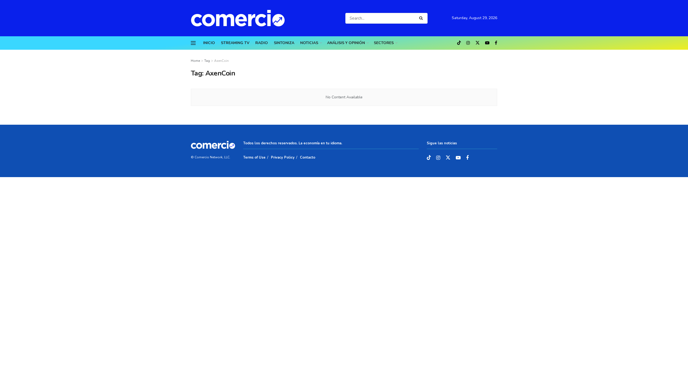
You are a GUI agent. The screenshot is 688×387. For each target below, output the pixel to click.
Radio (261, 42)
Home (195, 61)
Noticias (309, 42)
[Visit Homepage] (240, 18)
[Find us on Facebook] (496, 43)
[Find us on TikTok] (459, 43)
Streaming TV (235, 42)
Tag (207, 61)
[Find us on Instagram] (468, 43)
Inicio (209, 42)
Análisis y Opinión (346, 42)
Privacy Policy (283, 157)
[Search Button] (422, 18)
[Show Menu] (193, 43)
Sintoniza (284, 42)
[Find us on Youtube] (487, 43)
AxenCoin (221, 61)
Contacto (307, 157)
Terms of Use (254, 157)
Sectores (384, 42)
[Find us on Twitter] (477, 43)
